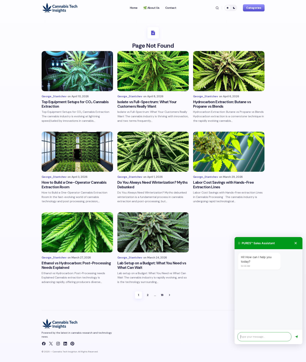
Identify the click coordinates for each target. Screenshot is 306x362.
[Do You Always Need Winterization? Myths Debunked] (153, 152)
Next (169, 295)
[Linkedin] (65, 343)
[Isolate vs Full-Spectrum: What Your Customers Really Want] (153, 71)
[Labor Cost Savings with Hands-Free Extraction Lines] (229, 152)
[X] (50, 343)
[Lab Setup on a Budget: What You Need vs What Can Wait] (153, 232)
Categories (253, 8)
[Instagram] (58, 343)
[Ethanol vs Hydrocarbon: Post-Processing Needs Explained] (77, 232)
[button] (217, 8)
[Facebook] (43, 343)
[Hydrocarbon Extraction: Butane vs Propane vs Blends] (229, 71)
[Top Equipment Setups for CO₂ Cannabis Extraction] (77, 71)
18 (162, 295)
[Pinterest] (72, 343)
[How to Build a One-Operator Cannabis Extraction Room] (77, 152)
